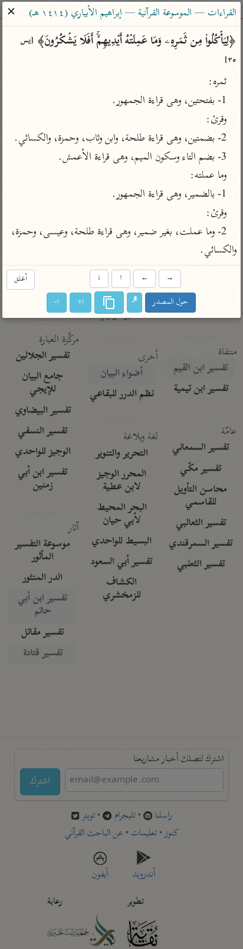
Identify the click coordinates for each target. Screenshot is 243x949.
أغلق (20, 279)
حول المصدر (171, 303)
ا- (57, 303)
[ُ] (135, 303)
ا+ (81, 303)
